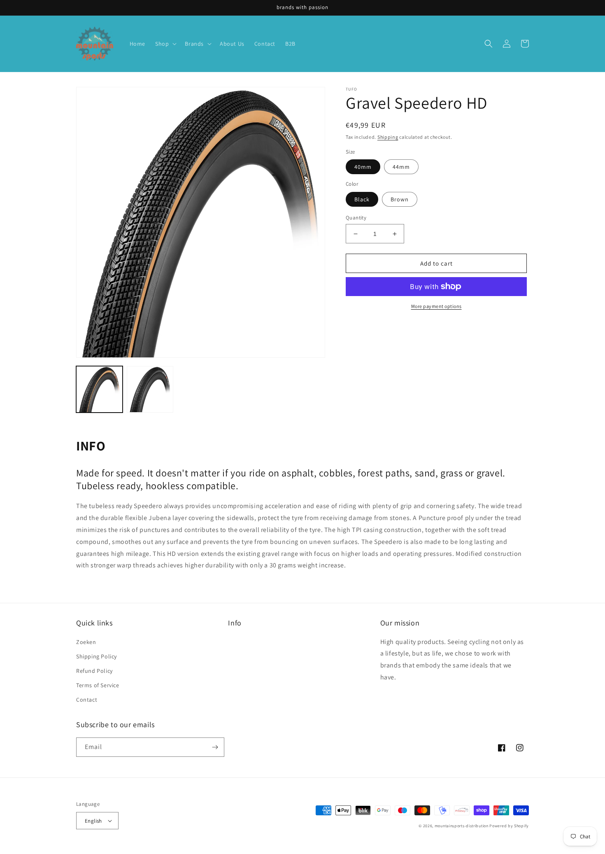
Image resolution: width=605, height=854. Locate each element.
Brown (400, 199)
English (93, 820)
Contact (86, 699)
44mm (401, 166)
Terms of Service (97, 685)
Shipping (387, 137)
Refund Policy (94, 670)
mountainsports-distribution (462, 825)
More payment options (436, 306)
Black (362, 199)
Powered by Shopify (509, 825)
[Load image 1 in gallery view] (99, 389)
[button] (165, 43)
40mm (363, 166)
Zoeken (86, 642)
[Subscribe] (215, 747)
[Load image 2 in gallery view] (150, 389)
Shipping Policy (96, 656)
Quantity (356, 217)
